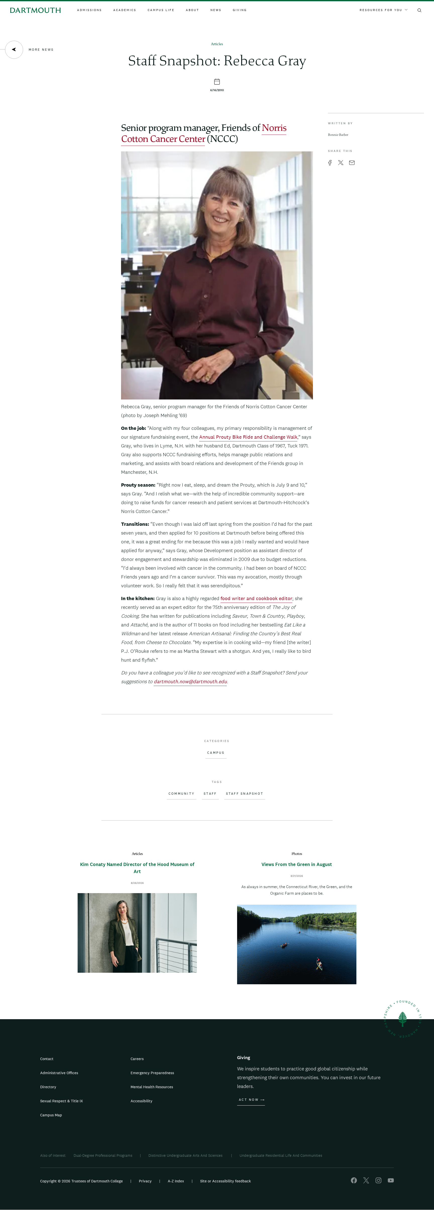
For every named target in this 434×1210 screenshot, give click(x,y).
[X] (366, 1182)
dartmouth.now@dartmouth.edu (190, 681)
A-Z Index (176, 1181)
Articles (217, 44)
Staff (210, 794)
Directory (48, 1086)
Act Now (249, 1100)
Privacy (145, 1181)
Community (182, 794)
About (192, 10)
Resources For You (381, 10)
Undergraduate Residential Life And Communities (281, 1155)
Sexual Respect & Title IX (61, 1101)
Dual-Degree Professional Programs (103, 1155)
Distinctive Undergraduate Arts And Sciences (186, 1155)
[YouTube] (391, 1182)
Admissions (89, 10)
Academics (124, 10)
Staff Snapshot (245, 794)
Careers (137, 1058)
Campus (216, 753)
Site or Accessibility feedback (225, 1181)
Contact (46, 1058)
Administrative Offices (59, 1072)
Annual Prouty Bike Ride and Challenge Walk (248, 437)
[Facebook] (354, 1182)
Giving (240, 10)
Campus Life (161, 10)
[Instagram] (378, 1182)
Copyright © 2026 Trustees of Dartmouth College (81, 1181)
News (216, 10)
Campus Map (51, 1115)
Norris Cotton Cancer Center (203, 134)
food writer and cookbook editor (256, 598)
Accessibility (141, 1101)
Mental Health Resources (152, 1086)
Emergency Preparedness (152, 1072)
